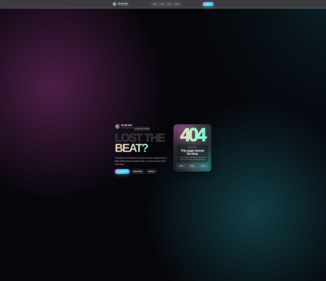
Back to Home (122, 171)
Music (162, 4)
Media (169, 4)
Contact (151, 171)
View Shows (137, 171)
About (155, 4)
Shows (177, 4)
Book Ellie (208, 4)
